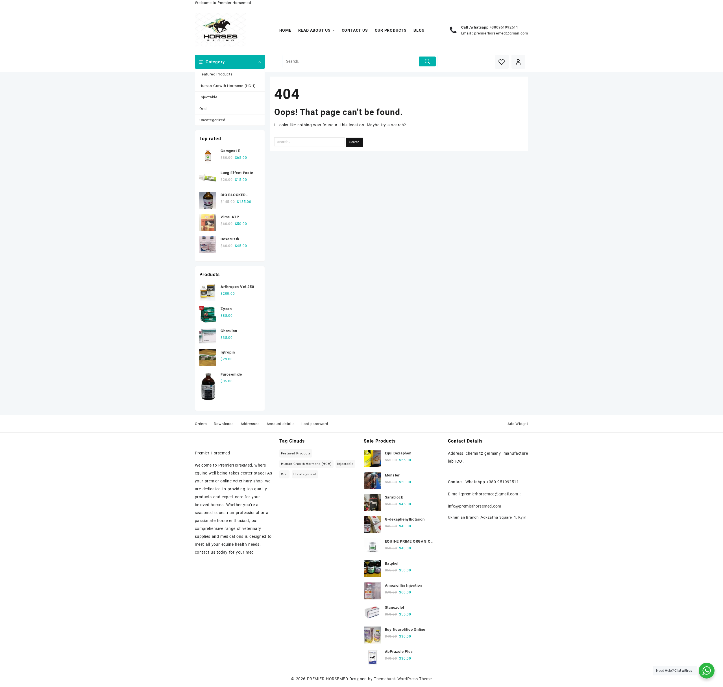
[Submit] (427, 61)
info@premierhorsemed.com (474, 506)
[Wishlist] (502, 62)
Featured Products (216, 74)
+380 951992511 (502, 482)
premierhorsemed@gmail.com (501, 33)
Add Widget (518, 424)
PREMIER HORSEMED (327, 679)
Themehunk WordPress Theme (403, 679)
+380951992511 (504, 27)
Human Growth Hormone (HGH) (227, 86)
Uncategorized (212, 120)
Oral (203, 109)
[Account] (518, 62)
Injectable (208, 97)
